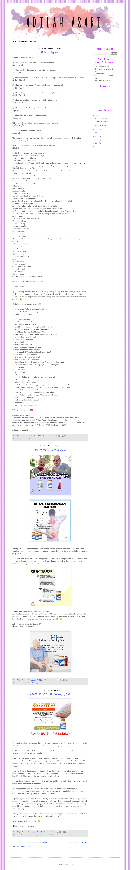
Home (45, 842)
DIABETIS (23, 42)
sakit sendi (29, 683)
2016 (97, 136)
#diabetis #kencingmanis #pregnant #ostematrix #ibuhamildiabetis (40, 835)
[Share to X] (61, 436)
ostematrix (21, 683)
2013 (97, 146)
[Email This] (57, 436)
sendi (35, 683)
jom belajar (42, 439)
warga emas (42, 683)
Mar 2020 (101, 118)
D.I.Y (14, 42)
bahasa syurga (32, 439)
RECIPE (33, 42)
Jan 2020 (100, 125)
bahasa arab (22, 439)
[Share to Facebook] (63, 436)
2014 (97, 143)
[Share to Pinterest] (65, 436)
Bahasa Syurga (50, 52)
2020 (97, 115)
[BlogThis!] (59, 436)
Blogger (70, 865)
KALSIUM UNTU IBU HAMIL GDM (50, 694)
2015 (97, 140)
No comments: (48, 436)
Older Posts (83, 842)
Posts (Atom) (27, 846)
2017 (97, 133)
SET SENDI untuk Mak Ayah (50, 450)
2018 (97, 129)
